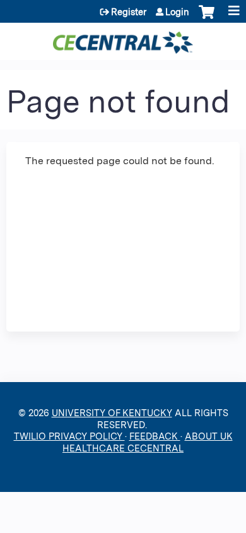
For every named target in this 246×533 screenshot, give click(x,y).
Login (177, 12)
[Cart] (206, 18)
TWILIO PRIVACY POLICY (69, 436)
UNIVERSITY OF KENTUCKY (112, 412)
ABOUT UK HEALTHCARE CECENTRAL (147, 442)
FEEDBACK (154, 436)
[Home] (123, 38)
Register (128, 12)
